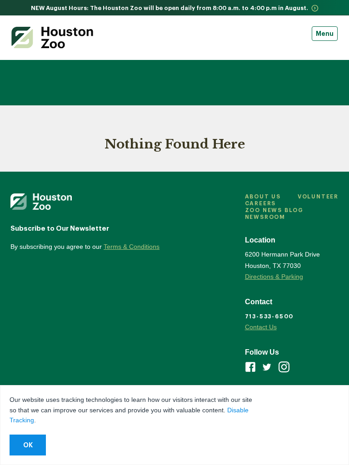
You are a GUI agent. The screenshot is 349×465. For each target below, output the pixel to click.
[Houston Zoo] (52, 37)
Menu (325, 33)
